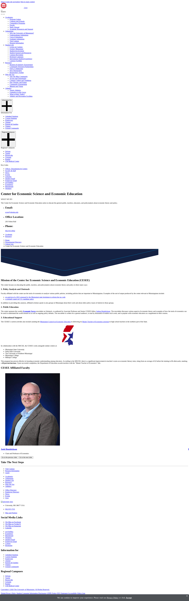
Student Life (9, 45)
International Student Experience (21, 59)
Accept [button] (129, 598)
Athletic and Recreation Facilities (21, 96)
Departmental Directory (13, 242)
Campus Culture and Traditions (20, 80)
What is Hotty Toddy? (17, 94)
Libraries (8, 177)
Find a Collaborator (16, 69)
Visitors (7, 126)
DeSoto (7, 151)
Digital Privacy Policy (8, 593)
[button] (2, 10)
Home (7, 240)
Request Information (17, 43)
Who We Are (9, 74)
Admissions (9, 31)
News (7, 173)
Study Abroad (14, 27)
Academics (9, 17)
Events (7, 175)
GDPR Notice (52, 593)
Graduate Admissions (17, 39)
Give (25, 8)
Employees (9, 120)
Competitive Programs (17, 23)
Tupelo (7, 153)
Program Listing (15, 19)
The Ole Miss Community (19, 76)
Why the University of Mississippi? (22, 33)
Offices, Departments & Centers (16, 169)
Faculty (12, 25)
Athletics (8, 88)
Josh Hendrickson (9, 449)
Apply (7, 473)
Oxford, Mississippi (16, 49)
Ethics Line (81, 593)
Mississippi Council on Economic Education (55, 322)
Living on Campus (16, 47)
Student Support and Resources (20, 53)
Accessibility (72, 593)
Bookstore (8, 545)
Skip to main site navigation (10, 2)
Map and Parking (11, 513)
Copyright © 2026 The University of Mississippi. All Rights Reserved (25, 589)
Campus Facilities (16, 61)
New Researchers (16, 71)
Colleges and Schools (17, 21)
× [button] (187, 596)
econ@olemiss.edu (11, 212)
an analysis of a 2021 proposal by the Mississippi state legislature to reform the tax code (35, 297)
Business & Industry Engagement (21, 65)
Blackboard (9, 186)
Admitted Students (11, 116)
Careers (7, 543)
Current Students (11, 118)
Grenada (8, 157)
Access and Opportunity (18, 78)
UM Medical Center (12, 161)
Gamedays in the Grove (18, 92)
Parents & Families (11, 124)
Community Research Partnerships (21, 67)
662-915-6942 (10, 231)
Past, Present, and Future (18, 82)
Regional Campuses (16, 57)
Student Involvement (17, 51)
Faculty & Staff (10, 171)
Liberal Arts (9, 244)
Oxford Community (12, 128)
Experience (9, 184)
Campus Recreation (16, 55)
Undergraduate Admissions (19, 35)
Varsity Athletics (15, 90)
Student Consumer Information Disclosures (31, 593)
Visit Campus (14, 41)
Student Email (10, 179)
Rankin (7, 159)
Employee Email (11, 181)
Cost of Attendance (16, 37)
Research (8, 63)
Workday (8, 188)
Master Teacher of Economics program (95, 322)
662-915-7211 (10, 509)
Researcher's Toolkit (17, 73)
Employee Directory (12, 492)
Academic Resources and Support (21, 29)
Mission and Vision (16, 86)
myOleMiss (9, 182)
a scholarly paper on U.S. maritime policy (19, 299)
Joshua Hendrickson (103, 311)
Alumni (7, 122)
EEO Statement (62, 593)
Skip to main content (27, 2)
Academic (8, 234)
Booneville (9, 155)
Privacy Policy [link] (112, 598)
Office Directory (11, 490)
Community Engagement (18, 84)
